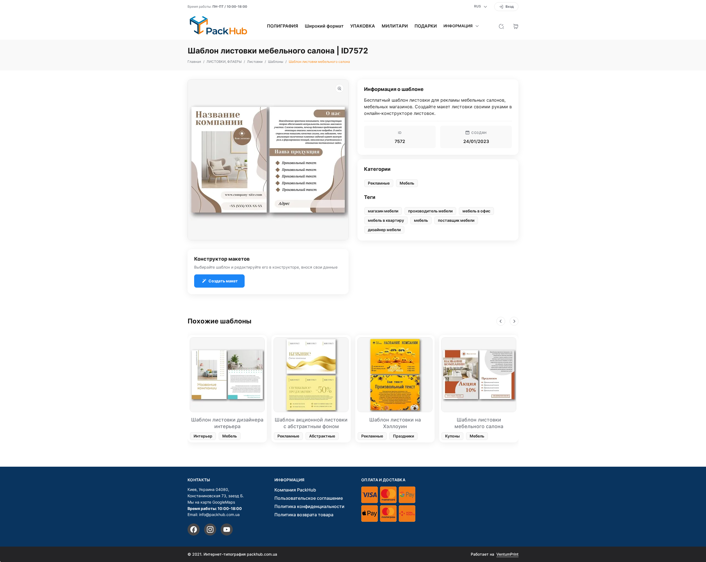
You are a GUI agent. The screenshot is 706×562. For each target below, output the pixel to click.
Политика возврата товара (303, 514)
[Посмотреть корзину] (515, 26)
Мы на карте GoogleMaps (211, 502)
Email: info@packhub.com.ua (214, 514)
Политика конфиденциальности (309, 506)
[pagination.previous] (500, 321)
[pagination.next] (514, 321)
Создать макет (223, 281)
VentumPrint (507, 554)
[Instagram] (210, 529)
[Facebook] (194, 529)
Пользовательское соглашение (308, 498)
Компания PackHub (295, 490)
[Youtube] (227, 529)
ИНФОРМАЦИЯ (289, 480)
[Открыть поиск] (501, 26)
